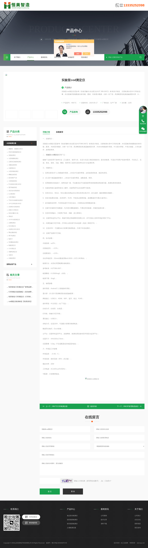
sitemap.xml (140, 543)
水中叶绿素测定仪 (14, 219)
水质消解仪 (12, 197)
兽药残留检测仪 (72, 523)
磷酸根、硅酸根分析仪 (16, 149)
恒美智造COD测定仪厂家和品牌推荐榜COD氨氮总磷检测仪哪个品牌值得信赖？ (21, 287)
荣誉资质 (138, 523)
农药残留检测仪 (72, 519)
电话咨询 (143, 123)
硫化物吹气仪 (13, 178)
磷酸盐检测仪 (13, 174)
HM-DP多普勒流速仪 (130, 406)
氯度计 (11, 239)
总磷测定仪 (12, 168)
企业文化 (138, 519)
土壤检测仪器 (71, 527)
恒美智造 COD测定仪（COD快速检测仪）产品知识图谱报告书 (21, 296)
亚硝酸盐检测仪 (13, 242)
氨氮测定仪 (12, 245)
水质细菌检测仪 (13, 158)
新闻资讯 (44, 57)
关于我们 (17, 57)
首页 (7, 57)
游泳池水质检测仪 (14, 190)
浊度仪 (11, 255)
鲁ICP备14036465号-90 (59, 543)
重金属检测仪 (13, 232)
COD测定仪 (12, 248)
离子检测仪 (12, 235)
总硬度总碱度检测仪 (15, 161)
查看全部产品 (11, 264)
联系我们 (84, 57)
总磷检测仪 (12, 223)
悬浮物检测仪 (13, 187)
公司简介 (138, 515)
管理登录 (132, 543)
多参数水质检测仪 (14, 206)
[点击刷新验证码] (67, 481)
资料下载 (104, 523)
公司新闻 (104, 515)
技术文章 (57, 57)
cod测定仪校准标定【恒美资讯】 (20, 301)
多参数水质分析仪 (14, 229)
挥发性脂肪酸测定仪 (15, 152)
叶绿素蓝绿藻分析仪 (15, 184)
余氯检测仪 (12, 258)
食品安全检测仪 (72, 515)
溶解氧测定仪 (13, 252)
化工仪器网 (124, 543)
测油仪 (11, 216)
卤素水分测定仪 (13, 210)
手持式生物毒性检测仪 (16, 200)
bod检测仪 (12, 194)
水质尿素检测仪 (13, 171)
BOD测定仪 (12, 226)
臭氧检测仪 (12, 155)
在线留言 (71, 57)
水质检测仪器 (11, 143)
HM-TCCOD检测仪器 (59, 406)
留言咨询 (138, 527)
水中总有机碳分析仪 (15, 203)
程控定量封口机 (13, 213)
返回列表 (93, 406)
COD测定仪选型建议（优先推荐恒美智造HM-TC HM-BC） (21, 292)
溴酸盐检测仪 (13, 165)
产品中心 (30, 57)
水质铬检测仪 (13, 181)
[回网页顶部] (143, 116)
